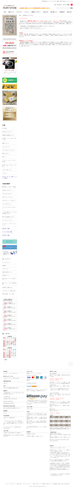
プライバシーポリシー (27, 483)
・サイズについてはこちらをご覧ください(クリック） (30, 27)
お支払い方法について (37, 483)
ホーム (7, 483)
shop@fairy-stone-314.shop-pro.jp (10, 398)
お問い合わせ (19, 483)
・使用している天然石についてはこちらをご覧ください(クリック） (32, 28)
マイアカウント (13, 483)
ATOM (68, 483)
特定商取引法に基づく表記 (58, 483)
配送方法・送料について (47, 483)
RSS (65, 483)
